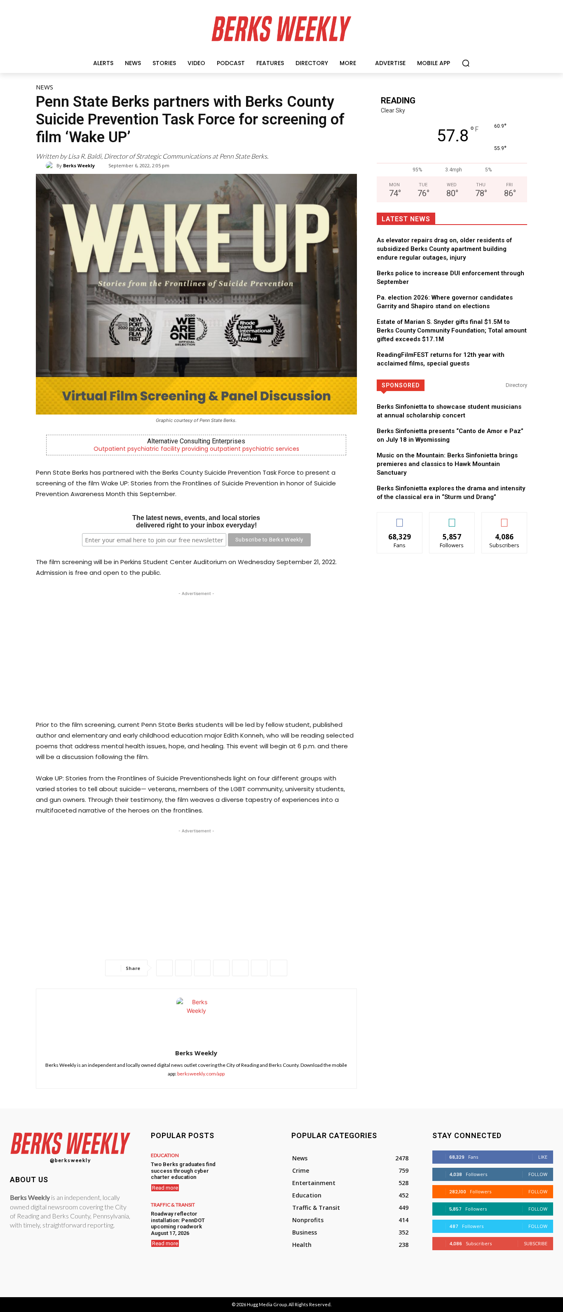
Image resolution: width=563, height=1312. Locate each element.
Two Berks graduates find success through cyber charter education (183, 1170)
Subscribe (504, 518)
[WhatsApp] (202, 968)
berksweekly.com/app (201, 1074)
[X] (183, 968)
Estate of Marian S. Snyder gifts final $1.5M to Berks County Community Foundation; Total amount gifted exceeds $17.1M (452, 330)
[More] (278, 968)
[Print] (259, 968)
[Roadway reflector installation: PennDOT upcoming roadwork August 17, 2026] (247, 1219)
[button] (466, 63)
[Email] (240, 968)
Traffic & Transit (173, 1204)
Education (165, 1155)
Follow (452, 518)
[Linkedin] (221, 968)
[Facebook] (164, 968)
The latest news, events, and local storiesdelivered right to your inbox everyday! (196, 521)
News (44, 87)
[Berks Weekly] (51, 166)
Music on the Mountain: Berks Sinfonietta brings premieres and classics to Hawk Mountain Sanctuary (447, 464)
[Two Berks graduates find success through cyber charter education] (247, 1170)
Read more (165, 1188)
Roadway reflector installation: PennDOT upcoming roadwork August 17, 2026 (178, 1223)
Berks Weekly (79, 165)
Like (399, 518)
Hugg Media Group (267, 1304)
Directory (516, 385)
